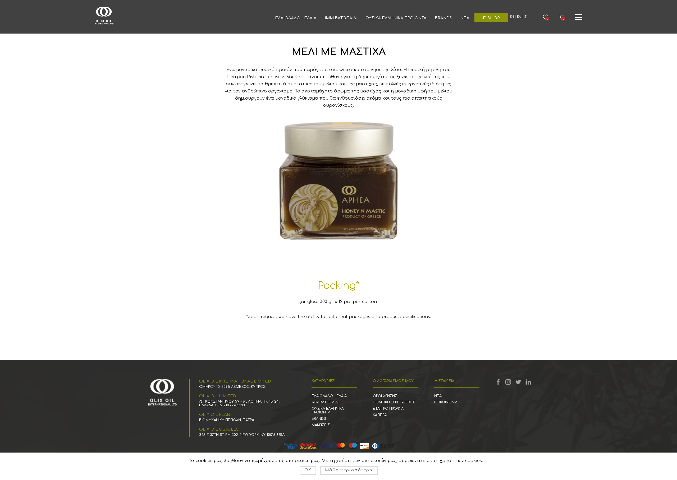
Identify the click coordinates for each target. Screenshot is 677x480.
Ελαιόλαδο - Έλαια (296, 18)
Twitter (518, 382)
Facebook (498, 382)
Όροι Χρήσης (385, 396)
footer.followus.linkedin (528, 382)
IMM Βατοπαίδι (341, 18)
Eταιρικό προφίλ (388, 409)
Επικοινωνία (446, 402)
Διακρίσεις (321, 425)
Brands (443, 18)
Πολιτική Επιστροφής (394, 402)
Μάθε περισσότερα (349, 470)
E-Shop (491, 18)
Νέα (464, 18)
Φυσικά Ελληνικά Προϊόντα (396, 18)
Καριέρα (380, 415)
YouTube (508, 382)
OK (308, 470)
